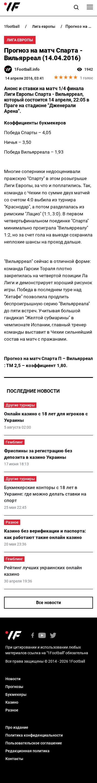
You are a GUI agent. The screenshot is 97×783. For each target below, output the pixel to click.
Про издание (16, 727)
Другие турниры (20, 405)
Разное (12, 522)
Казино (11, 702)
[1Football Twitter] (53, 636)
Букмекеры (15, 694)
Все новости (48, 602)
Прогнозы (14, 686)
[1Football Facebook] (32, 636)
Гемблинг (14, 442)
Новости (12, 679)
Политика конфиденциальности (34, 735)
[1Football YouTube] (42, 636)
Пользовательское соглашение (33, 743)
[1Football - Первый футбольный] (12, 7)
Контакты (14, 759)
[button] (76, 8)
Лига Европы (20, 40)
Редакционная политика (27, 751)
